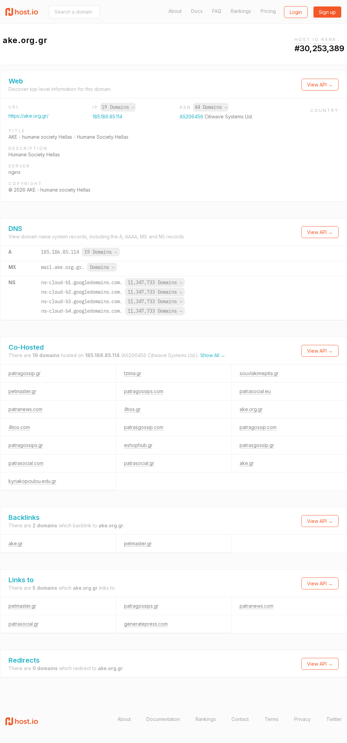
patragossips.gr (25, 445)
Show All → (212, 355)
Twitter (334, 719)
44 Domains (211, 107)
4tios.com (19, 427)
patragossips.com (143, 391)
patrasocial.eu (255, 391)
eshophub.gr (138, 445)
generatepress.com (146, 624)
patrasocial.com (25, 463)
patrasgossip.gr (257, 445)
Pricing (268, 11)
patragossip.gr (24, 373)
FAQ (216, 11)
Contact (240, 719)
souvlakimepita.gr (259, 373)
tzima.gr (132, 373)
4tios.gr (132, 409)
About (175, 11)
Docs (197, 11)
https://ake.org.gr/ (28, 116)
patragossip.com (258, 427)
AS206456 (192, 116)
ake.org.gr (251, 409)
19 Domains (118, 107)
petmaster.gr (22, 391)
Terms (272, 719)
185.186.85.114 (107, 116)
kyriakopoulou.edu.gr (32, 481)
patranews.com (25, 409)
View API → (320, 84)
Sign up (327, 12)
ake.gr (247, 463)
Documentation (163, 719)
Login (296, 12)
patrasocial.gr (139, 463)
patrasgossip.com (143, 427)
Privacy (302, 719)
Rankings (241, 11)
